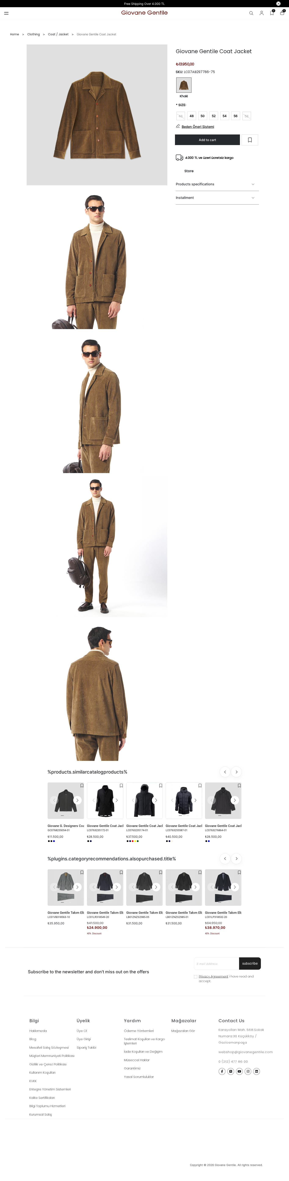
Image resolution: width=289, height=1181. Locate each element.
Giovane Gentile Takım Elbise (66, 913)
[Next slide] (236, 772)
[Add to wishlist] (82, 785)
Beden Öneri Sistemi (198, 127)
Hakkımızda (38, 1031)
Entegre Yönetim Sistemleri (50, 1089)
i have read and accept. (226, 978)
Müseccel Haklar (137, 1060)
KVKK (33, 1081)
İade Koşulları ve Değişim (143, 1051)
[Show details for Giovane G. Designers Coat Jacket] (66, 801)
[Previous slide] (225, 772)
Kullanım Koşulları (42, 1072)
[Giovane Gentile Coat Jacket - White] (140, 841)
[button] (77, 800)
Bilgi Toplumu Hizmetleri (47, 1106)
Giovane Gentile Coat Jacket (105, 826)
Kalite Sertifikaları (42, 1097)
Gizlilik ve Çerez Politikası (47, 1064)
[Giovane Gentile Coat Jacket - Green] (138, 841)
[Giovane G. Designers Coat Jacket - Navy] (54, 841)
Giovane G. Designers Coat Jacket (66, 826)
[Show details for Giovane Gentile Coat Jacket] (105, 801)
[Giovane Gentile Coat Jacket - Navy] (91, 841)
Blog (32, 1039)
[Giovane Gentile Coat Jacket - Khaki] (172, 841)
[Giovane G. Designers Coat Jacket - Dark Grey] (51, 841)
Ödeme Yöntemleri (139, 1031)
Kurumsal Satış (40, 1114)
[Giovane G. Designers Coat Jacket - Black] (49, 841)
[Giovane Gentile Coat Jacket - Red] (132, 841)
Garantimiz (132, 1068)
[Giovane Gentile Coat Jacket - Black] (88, 841)
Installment (185, 198)
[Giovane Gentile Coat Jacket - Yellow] (135, 841)
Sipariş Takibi (86, 1047)
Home (14, 34)
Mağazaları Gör (183, 1031)
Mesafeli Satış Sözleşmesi (49, 1047)
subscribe (250, 963)
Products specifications (195, 184)
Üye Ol (82, 1031)
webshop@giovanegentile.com (246, 1052)
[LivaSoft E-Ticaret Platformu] (144, 1165)
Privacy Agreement (213, 976)
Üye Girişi (84, 1039)
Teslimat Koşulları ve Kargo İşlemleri (144, 1041)
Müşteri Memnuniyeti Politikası (51, 1056)
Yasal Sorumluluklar (139, 1076)
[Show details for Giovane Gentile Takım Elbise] (66, 887)
